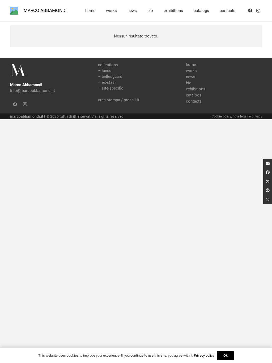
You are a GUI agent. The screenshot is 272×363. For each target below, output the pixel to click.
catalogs (193, 95)
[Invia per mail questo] (267, 163)
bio (189, 83)
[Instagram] (258, 11)
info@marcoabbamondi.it (32, 90)
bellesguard (112, 76)
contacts (194, 101)
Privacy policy (204, 355)
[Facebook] (250, 11)
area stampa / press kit (118, 100)
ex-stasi (109, 82)
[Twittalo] (267, 181)
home (191, 64)
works (191, 70)
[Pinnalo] (267, 190)
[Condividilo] (267, 172)
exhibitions (195, 89)
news (190, 76)
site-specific (112, 88)
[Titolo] (14, 11)
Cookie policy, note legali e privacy (236, 116)
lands (106, 70)
